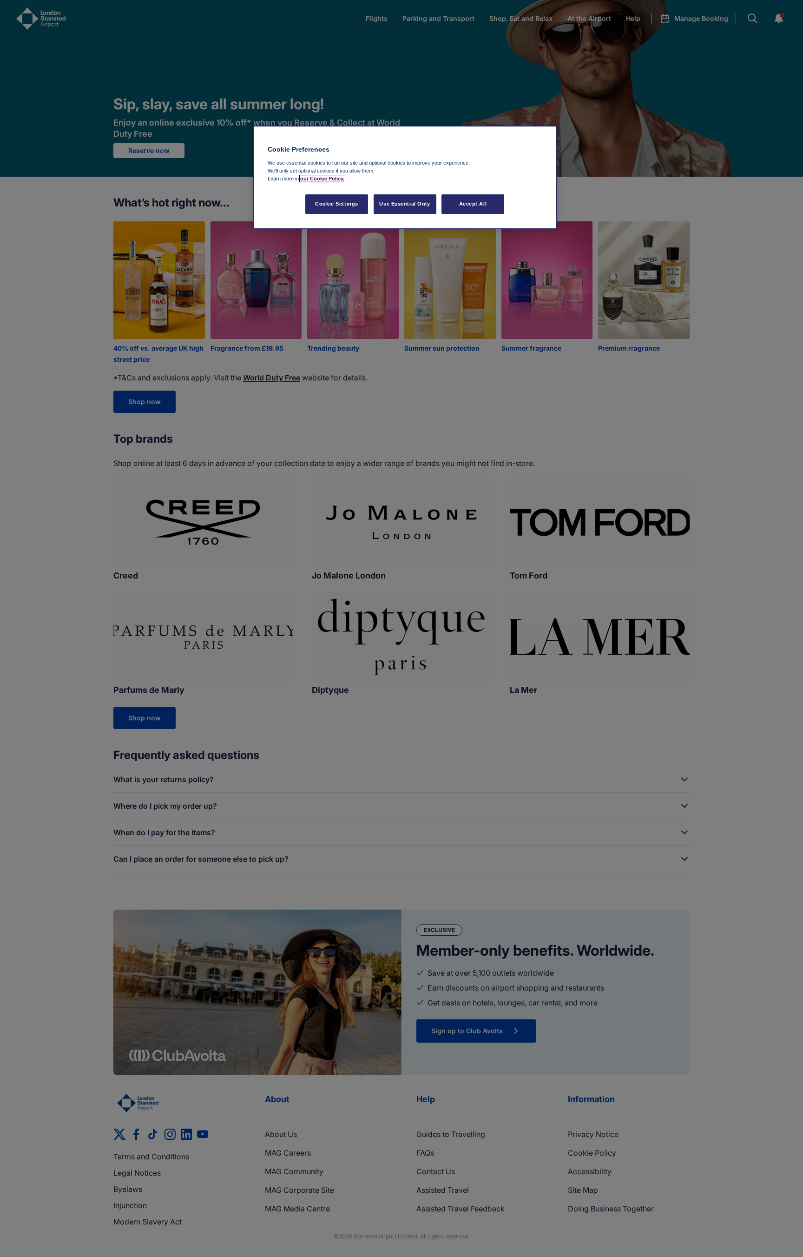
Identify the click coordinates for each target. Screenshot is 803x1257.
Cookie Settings (336, 203)
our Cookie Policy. (322, 178)
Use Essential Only (404, 203)
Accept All (473, 203)
